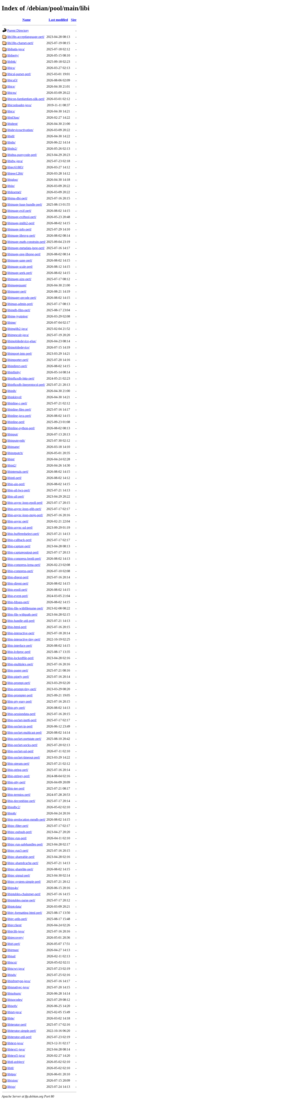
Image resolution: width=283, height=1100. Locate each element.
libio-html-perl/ (17, 627)
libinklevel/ (14, 397)
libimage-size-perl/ (19, 279)
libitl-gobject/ (15, 1062)
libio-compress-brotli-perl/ (24, 558)
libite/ (11, 1018)
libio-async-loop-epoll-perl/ (25, 502)
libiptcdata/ (14, 906)
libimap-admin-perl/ (20, 304)
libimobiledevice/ (18, 347)
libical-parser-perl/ (19, 74)
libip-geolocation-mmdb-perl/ (26, 819)
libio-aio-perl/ (16, 484)
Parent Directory (18, 30)
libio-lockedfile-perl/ (20, 658)
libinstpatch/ (15, 453)
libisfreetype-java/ (18, 981)
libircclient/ (14, 925)
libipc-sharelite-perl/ (20, 869)
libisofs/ (12, 1006)
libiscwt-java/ (16, 968)
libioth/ (11, 813)
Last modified (58, 20)
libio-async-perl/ (17, 521)
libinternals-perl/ (17, 471)
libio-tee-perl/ (16, 788)
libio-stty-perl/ (16, 782)
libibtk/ (11, 61)
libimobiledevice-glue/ (21, 341)
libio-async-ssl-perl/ (20, 527)
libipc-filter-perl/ (17, 825)
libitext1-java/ (16, 1049)
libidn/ (11, 142)
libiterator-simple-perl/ (21, 1030)
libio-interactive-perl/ (20, 633)
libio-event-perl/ (17, 596)
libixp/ (11, 1086)
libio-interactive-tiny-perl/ (23, 639)
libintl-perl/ (14, 478)
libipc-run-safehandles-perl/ (25, 844)
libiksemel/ (14, 192)
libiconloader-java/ (19, 105)
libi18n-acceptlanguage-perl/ (25, 37)
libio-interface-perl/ (19, 645)
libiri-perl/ (13, 944)
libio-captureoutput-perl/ (23, 552)
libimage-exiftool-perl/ (21, 217)
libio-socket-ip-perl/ (20, 726)
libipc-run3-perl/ (17, 850)
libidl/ (11, 136)
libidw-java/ (15, 161)
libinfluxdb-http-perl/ (20, 378)
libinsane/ (13, 447)
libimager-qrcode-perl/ (21, 297)
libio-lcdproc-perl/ (19, 652)
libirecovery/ (15, 937)
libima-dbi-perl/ (17, 198)
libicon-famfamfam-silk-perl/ (26, 99)
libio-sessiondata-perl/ (21, 714)
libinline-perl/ (16, 422)
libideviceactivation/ (20, 130)
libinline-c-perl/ (17, 403)
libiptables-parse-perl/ (21, 900)
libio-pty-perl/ (16, 707)
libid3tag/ (13, 117)
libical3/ (12, 80)
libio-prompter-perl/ (20, 695)
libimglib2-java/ (17, 328)
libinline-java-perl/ (19, 415)
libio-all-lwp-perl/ (18, 490)
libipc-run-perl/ (17, 838)
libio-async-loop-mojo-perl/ (25, 515)
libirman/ (13, 950)
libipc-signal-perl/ (18, 875)
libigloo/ (12, 179)
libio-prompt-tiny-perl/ (21, 689)
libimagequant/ (17, 285)
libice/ (11, 86)
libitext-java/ (15, 1043)
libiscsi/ (12, 962)
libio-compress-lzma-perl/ (23, 565)
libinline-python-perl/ (21, 428)
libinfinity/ (14, 372)
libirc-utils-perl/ (17, 919)
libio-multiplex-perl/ (20, 664)
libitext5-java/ (16, 1055)
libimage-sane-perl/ (19, 260)
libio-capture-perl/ (18, 546)
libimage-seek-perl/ (19, 273)
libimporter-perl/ (17, 360)
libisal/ (11, 956)
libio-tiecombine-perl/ (21, 801)
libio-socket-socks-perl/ (22, 745)
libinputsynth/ (16, 440)
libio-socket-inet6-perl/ (22, 720)
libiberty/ (13, 55)
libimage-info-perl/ (19, 229)
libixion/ (12, 1080)
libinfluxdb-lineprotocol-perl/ (26, 384)
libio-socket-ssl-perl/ (20, 751)
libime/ (11, 322)
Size (73, 20)
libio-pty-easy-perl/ (19, 701)
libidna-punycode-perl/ (22, 155)
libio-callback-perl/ (19, 540)
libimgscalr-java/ (18, 335)
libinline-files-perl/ (19, 409)
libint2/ (11, 465)
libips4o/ (12, 888)
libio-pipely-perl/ (18, 676)
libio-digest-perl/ (18, 577)
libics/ (11, 111)
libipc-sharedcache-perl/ (22, 863)
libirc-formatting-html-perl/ (24, 912)
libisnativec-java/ (18, 987)
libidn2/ (12, 148)
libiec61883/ (15, 167)
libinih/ (11, 391)
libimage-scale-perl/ (20, 266)
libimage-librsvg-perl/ (21, 235)
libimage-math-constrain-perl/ (26, 242)
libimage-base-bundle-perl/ (24, 204)
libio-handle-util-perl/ (21, 620)
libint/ (11, 459)
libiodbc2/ (13, 807)
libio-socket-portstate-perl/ (24, 739)
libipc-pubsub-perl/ (19, 832)
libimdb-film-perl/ (18, 310)
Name (26, 20)
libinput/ (12, 434)
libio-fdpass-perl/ (18, 602)
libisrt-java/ (14, 1012)
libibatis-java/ (16, 49)
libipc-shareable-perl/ (21, 857)
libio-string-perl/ (17, 770)
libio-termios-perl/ (18, 794)
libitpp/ (11, 1074)
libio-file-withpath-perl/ (22, 614)
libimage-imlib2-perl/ (21, 223)
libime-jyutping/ (17, 316)
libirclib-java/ (15, 931)
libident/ (12, 123)
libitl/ (10, 1068)
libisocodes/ (15, 999)
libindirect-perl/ (17, 366)
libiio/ (11, 186)
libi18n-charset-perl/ (20, 43)
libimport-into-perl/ (19, 353)
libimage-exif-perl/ (19, 210)
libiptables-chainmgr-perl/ (24, 894)
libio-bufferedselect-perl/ (23, 534)
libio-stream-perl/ (18, 763)
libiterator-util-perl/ (19, 1037)
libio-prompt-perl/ (18, 683)
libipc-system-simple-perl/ (24, 881)
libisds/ (11, 975)
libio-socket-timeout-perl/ (23, 757)
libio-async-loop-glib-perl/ (24, 509)
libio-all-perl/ (15, 496)
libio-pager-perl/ (17, 670)
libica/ (11, 68)
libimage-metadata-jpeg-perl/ (26, 248)
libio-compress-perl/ (20, 571)
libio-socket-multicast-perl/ (24, 732)
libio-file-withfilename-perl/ (25, 608)
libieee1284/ (15, 173)
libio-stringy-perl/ (18, 776)
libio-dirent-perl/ (17, 583)
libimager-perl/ (16, 291)
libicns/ (12, 92)
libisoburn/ (14, 993)
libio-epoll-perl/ (17, 589)
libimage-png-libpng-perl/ (24, 254)
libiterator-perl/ (17, 1024)
